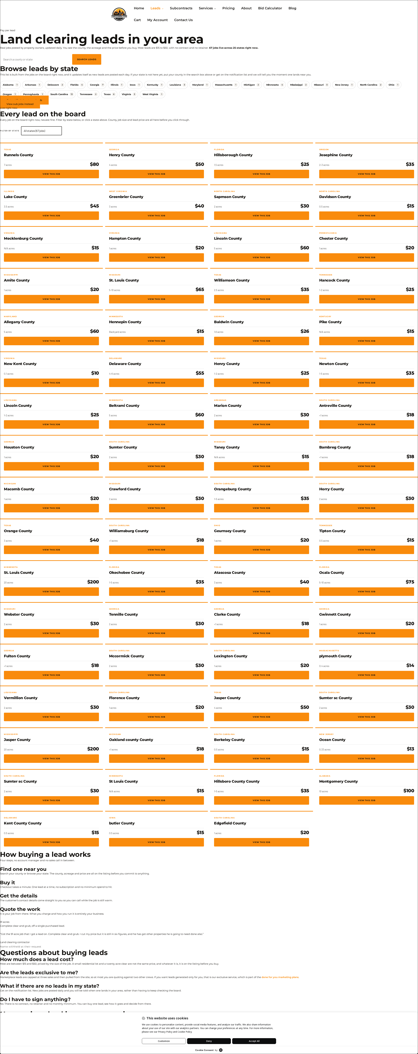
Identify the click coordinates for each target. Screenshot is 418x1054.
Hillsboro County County (237, 781)
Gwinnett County (335, 614)
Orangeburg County (232, 489)
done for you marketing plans (280, 977)
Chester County (333, 238)
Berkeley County (229, 740)
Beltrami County (124, 405)
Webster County (19, 614)
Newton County (333, 364)
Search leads (86, 59)
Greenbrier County (126, 197)
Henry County (122, 155)
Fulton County (17, 656)
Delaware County (125, 364)
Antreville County (335, 405)
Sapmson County (230, 197)
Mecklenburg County (23, 238)
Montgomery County (338, 781)
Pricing (228, 8)
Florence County (124, 698)
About (246, 8)
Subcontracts (181, 8)
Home (139, 8)
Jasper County (227, 698)
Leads (155, 8)
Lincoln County (228, 238)
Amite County (17, 280)
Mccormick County (126, 656)
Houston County (19, 447)
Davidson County (335, 197)
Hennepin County (125, 322)
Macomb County (19, 489)
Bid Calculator (270, 8)
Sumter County (123, 447)
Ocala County (331, 572)
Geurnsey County (230, 531)
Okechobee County (127, 572)
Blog (292, 8)
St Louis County (123, 781)
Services (206, 8)
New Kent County (20, 364)
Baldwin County (229, 322)
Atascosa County (229, 572)
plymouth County (335, 656)
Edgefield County (230, 823)
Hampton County (125, 238)
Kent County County (23, 823)
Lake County (15, 197)
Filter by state (9, 131)
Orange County (18, 531)
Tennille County (123, 614)
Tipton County (332, 531)
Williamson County (231, 280)
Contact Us (183, 20)
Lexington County (230, 656)
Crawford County (125, 489)
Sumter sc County (335, 698)
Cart (137, 20)
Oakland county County (131, 740)
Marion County (227, 405)
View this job (51, 174)
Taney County (227, 447)
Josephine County (336, 155)
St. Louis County (124, 280)
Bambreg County (335, 447)
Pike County (330, 322)
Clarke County (227, 614)
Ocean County (332, 740)
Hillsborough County (233, 155)
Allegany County (19, 322)
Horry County (331, 489)
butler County (122, 823)
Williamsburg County (129, 531)
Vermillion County (20, 698)
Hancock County (334, 280)
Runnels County (18, 155)
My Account (157, 20)
